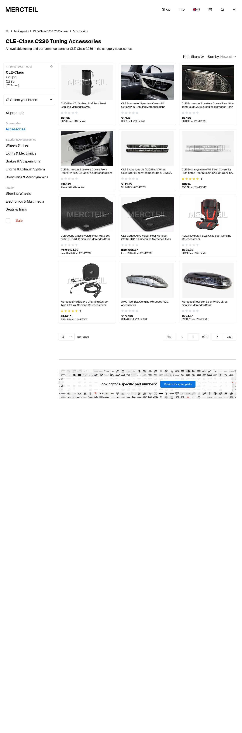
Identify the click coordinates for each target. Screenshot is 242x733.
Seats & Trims (16, 209)
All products (15, 113)
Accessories (15, 129)
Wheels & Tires (17, 145)
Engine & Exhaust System (25, 169)
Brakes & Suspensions (23, 161)
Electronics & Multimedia (25, 201)
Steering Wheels (18, 193)
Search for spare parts (178, 384)
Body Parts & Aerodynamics (27, 177)
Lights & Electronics (21, 153)
